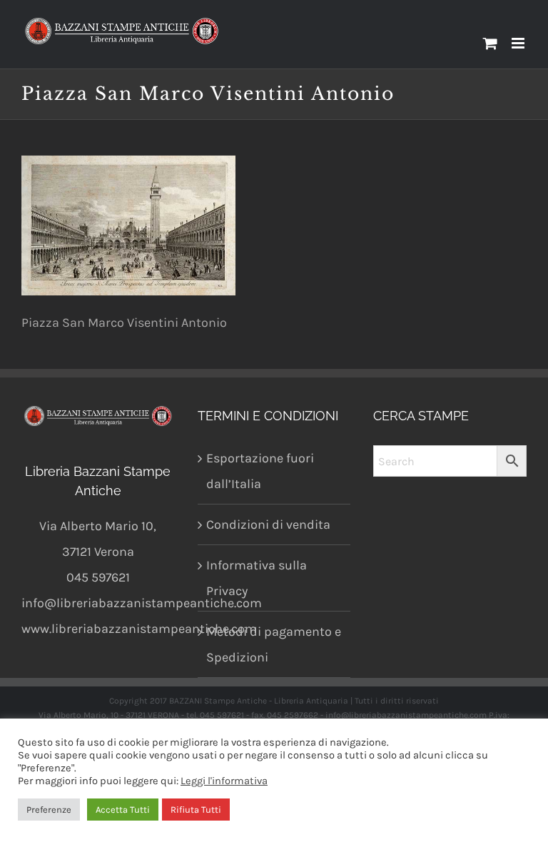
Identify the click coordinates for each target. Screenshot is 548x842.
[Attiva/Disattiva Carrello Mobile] (490, 43)
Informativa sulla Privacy (256, 578)
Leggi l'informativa (224, 781)
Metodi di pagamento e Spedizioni (273, 644)
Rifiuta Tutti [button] (196, 809)
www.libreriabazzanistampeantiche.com (139, 628)
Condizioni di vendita (268, 524)
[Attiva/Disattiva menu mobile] (519, 43)
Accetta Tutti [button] (123, 809)
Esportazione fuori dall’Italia (260, 471)
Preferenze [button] (48, 809)
